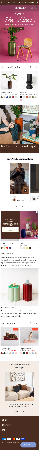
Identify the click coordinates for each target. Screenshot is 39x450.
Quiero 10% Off (10, 230)
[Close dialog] (37, 212)
